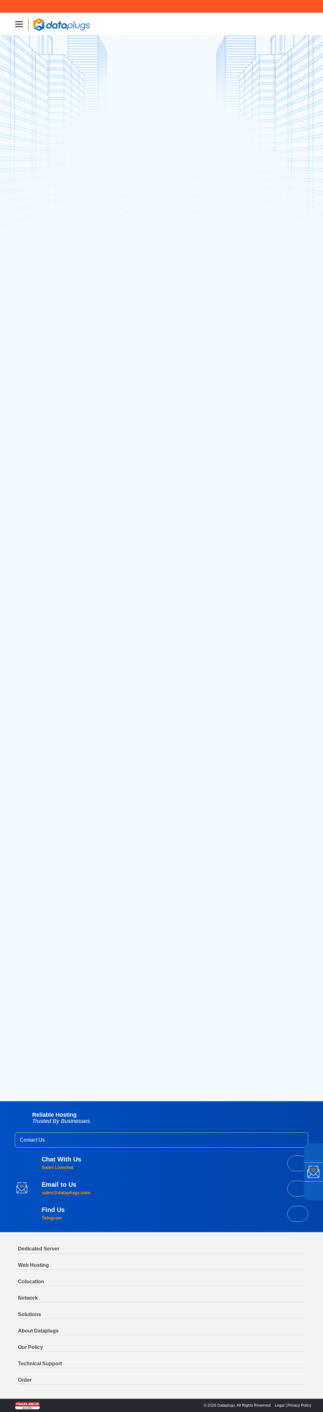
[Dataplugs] (61, 24)
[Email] (313, 1171)
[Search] (296, 56)
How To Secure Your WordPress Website (77, 1055)
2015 (253, 668)
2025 (254, 578)
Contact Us (32, 1140)
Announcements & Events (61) (267, 102)
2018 (253, 641)
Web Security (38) (267, 154)
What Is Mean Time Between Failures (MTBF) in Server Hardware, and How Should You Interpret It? (274, 389)
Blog (48, 1016)
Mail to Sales (297, 1188)
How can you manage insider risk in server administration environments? (271, 487)
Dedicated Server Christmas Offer (266, 225)
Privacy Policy (299, 1405)
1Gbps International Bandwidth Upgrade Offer (269, 203)
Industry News (43, 177)
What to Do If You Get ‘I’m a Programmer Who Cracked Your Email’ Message (273, 251)
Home (32, 1016)
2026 (254, 568)
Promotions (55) (265, 125)
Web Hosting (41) (266, 144)
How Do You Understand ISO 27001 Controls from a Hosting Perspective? (274, 515)
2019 (253, 632)
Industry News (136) (269, 134)
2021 (253, 614)
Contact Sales (297, 1163)
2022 (254, 605)
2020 (254, 623)
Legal (280, 1405)
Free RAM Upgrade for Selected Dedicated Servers (165, 1056)
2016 (253, 660)
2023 (254, 596)
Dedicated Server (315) (272, 115)
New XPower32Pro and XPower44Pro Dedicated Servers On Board (274, 324)
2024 (254, 587)
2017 (253, 650)
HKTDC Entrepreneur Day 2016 (275, 302)
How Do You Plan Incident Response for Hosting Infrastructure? (272, 421)
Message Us (297, 1214)
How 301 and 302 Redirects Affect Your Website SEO (270, 279)
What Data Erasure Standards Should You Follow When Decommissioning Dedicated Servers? (272, 452)
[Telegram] (313, 1152)
